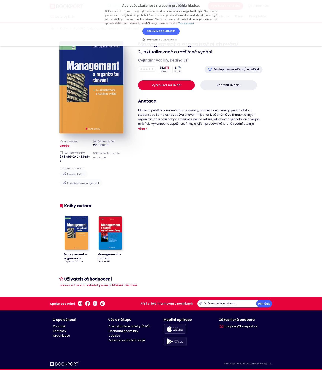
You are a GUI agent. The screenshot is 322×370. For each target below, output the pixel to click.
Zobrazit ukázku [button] (229, 85)
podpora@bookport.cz (241, 326)
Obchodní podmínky (123, 331)
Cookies (114, 336)
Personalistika (75, 174)
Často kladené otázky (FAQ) (129, 326)
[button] (234, 69)
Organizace (61, 336)
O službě (59, 326)
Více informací (186, 23)
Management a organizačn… (75, 256)
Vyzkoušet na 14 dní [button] (166, 85)
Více (141, 129)
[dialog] (161, 23)
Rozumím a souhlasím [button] (161, 31)
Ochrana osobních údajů (126, 340)
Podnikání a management (83, 183)
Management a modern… (109, 256)
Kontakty (59, 331)
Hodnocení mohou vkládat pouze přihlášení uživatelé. (98, 285)
